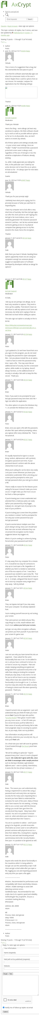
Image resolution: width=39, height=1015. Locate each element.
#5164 (25, 588)
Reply (28, 51)
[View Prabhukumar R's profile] (12, 33)
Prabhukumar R (18, 33)
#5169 (25, 638)
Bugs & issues (13, 26)
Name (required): (10, 953)
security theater (11, 718)
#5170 (25, 694)
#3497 (23, 180)
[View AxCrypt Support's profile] (9, 115)
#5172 (25, 844)
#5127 (25, 279)
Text (10, 974)
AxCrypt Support (11, 118)
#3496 (23, 106)
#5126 (25, 238)
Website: (7, 966)
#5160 (25, 412)
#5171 (25, 772)
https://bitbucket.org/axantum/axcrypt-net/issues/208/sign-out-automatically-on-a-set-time (20, 327)
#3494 (23, 51)
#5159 (25, 380)
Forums (3, 26)
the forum (25, 746)
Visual (5, 974)
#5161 (25, 440)
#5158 (25, 334)
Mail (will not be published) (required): (17, 959)
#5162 (25, 545)
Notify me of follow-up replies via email (19, 1008)
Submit (5, 1012)
